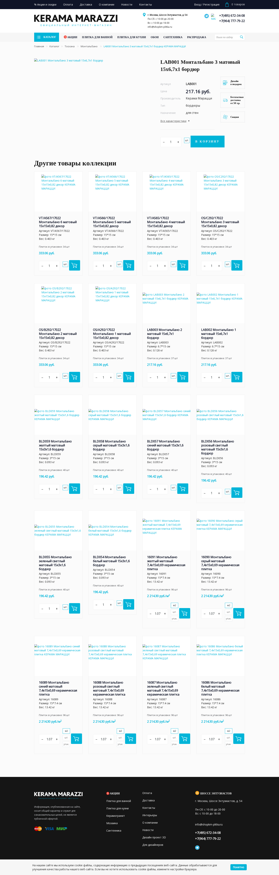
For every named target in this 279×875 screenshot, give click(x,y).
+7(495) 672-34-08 (232, 15)
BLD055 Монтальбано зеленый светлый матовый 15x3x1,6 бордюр (55, 563)
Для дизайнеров (152, 845)
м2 (174, 605)
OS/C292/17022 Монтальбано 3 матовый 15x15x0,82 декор (220, 222)
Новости (148, 830)
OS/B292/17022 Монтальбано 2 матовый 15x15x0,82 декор (58, 334)
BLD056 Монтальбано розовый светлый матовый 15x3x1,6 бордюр (217, 447)
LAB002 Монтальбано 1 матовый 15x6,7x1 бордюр (218, 334)
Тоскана (70, 46)
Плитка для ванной (118, 801)
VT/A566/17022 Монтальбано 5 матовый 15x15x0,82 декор (112, 222)
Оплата (147, 793)
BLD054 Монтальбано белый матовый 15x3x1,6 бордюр (111, 561)
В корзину (207, 141)
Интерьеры (149, 815)
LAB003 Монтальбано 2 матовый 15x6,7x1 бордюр (164, 334)
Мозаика (112, 823)
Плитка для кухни (117, 808)
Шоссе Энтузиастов (216, 793)
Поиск (241, 37)
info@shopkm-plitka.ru (160, 26)
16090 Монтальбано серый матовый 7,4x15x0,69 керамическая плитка (220, 563)
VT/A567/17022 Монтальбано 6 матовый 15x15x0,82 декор (58, 222)
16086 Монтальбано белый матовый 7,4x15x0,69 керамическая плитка (220, 688)
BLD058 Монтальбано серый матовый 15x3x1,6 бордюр (111, 445)
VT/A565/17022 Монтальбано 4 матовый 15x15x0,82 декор (166, 222)
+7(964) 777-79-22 (232, 21)
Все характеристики (173, 121)
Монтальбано (89, 46)
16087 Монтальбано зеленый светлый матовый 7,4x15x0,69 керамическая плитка (163, 688)
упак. (174, 618)
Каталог (54, 46)
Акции (115, 793)
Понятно (238, 867)
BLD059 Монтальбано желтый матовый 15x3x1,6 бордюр (55, 445)
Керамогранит (115, 816)
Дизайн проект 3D (154, 837)
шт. (187, 140)
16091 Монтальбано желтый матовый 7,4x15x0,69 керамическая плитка (166, 563)
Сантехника (113, 830)
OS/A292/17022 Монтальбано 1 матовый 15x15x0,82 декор (112, 334)
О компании (150, 822)
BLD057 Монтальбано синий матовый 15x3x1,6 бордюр (165, 445)
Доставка (148, 800)
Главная (39, 46)
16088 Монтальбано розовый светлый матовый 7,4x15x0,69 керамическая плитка (109, 688)
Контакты (148, 808)
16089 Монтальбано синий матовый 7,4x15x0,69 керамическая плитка (58, 688)
